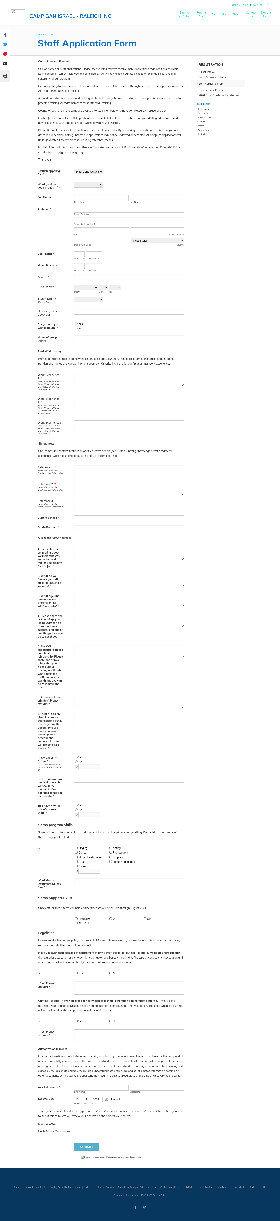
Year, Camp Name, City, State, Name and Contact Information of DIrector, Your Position (49, 385)
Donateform (266, 14)
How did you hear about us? (49, 313)
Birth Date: (46, 287)
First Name (79, 202)
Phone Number (93, 258)
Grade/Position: (48, 527)
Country (180, 244)
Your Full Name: (49, 1087)
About (245, 5)
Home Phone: (47, 265)
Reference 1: (47, 467)
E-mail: (43, 277)
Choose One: (43, 302)
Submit (86, 1147)
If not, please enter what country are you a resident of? (50, 767)
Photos (237, 14)
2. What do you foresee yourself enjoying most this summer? (49, 581)
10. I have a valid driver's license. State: (49, 809)
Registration (219, 14)
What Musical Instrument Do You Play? (49, 884)
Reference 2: (47, 484)
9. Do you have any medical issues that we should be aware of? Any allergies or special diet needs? (50, 787)
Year (111, 291)
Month (77, 291)
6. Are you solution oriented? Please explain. (49, 700)
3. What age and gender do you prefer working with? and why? (48, 601)
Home (235, 5)
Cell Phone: (46, 253)
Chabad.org (132, 1195)
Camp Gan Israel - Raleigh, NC (70, 16)
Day (101, 291)
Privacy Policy (159, 1195)
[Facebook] (135, 1207)
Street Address (81, 214)
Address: (44, 209)
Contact (257, 5)
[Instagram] (144, 1207)
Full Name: (46, 197)
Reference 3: (46, 501)
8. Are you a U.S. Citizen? (48, 759)
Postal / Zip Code (82, 244)
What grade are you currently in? (49, 185)
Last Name (135, 202)
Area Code (79, 258)
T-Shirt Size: (47, 299)
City (76, 234)
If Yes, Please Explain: (46, 985)
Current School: (48, 517)
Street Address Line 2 (84, 224)
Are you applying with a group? (49, 326)
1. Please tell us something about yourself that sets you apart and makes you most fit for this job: (50, 557)
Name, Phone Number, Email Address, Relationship (50, 471)
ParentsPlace (201, 14)
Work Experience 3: (50, 422)
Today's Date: (48, 1099)
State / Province (176, 234)
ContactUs (251, 14)
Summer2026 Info (185, 14)
